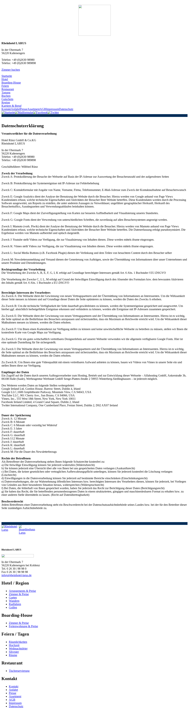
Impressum (52, 109)
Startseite (6, 76)
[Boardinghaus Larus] (27, 533)
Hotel (4, 79)
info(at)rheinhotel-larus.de (16, 575)
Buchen (6, 95)
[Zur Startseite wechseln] (8, 112)
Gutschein (7, 99)
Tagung (5, 92)
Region (5, 102)
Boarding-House (11, 82)
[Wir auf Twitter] (53, 112)
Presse (23, 109)
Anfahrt (15, 109)
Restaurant (7, 89)
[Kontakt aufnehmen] (24, 112)
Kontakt (6, 109)
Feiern (5, 85)
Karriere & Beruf (11, 105)
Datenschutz (66, 109)
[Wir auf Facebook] (40, 112)
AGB (43, 109)
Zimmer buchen (10, 69)
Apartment (33, 109)
